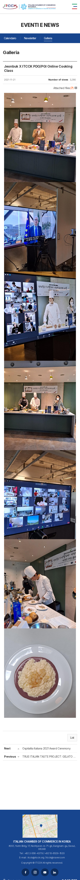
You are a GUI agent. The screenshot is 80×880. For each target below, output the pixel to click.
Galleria (48, 38)
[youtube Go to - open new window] (45, 872)
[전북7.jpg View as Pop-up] (40, 542)
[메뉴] (74, 6)
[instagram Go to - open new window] (35, 872)
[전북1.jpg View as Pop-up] (40, 96)
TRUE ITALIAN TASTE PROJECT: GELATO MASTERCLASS (49, 756)
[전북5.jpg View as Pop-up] (40, 453)
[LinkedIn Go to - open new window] (54, 872)
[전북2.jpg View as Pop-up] (40, 185)
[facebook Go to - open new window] (25, 872)
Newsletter (30, 38)
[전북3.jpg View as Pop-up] (40, 274)
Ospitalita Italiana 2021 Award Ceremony (46, 748)
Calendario (10, 38)
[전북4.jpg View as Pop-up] (40, 363)
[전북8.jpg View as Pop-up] (40, 631)
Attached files (63, 88)
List (72, 737)
